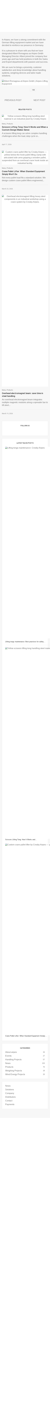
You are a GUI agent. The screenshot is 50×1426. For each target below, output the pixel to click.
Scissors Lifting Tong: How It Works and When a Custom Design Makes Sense (25, 128)
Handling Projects (13, 1059)
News (4, 124)
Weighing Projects (13, 1071)
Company (9, 1093)
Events (8, 1056)
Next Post (39, 100)
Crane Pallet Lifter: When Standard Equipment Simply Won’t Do (23, 172)
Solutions (9, 1089)
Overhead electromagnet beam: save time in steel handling (22, 394)
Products (10, 124)
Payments (9, 1104)
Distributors (10, 1097)
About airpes (11, 1052)
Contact (8, 1101)
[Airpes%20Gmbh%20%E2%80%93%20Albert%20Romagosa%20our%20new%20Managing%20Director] (16, 90)
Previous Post (13, 100)
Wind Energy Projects (15, 1074)
